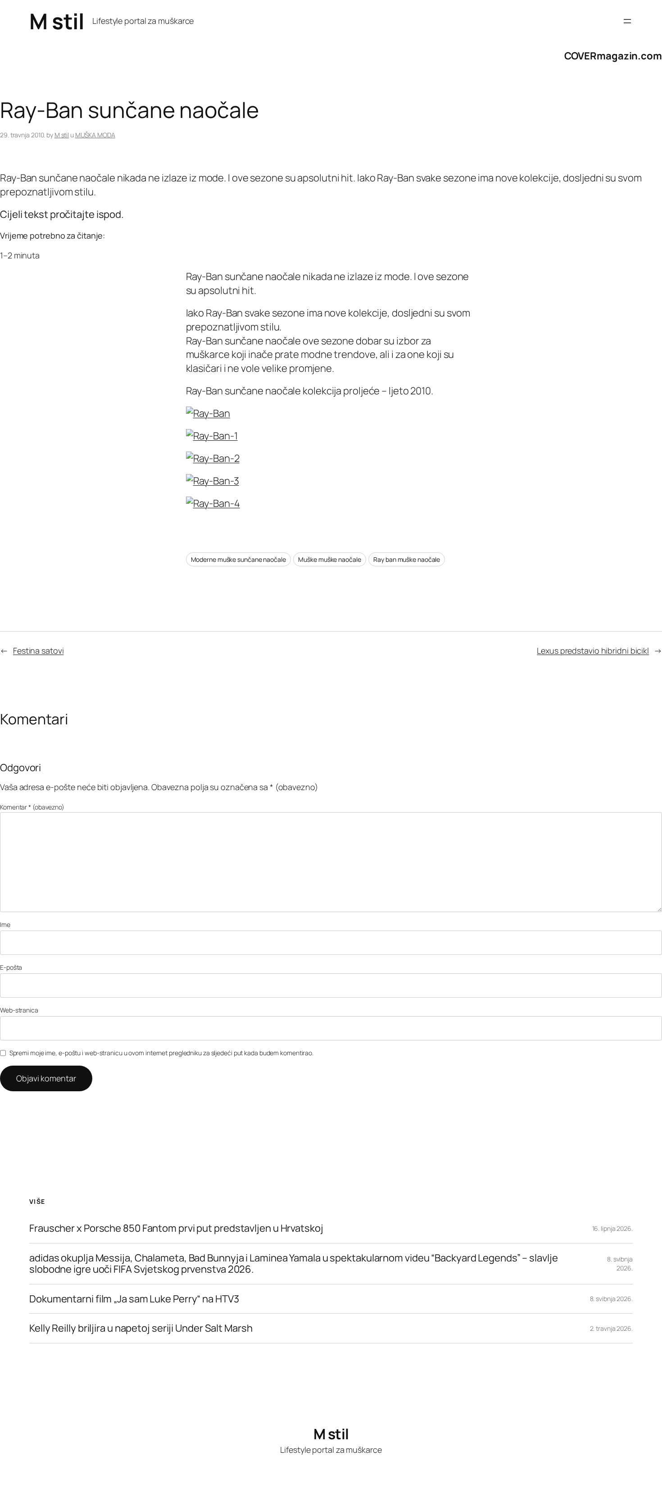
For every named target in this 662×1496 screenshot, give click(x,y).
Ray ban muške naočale (406, 559)
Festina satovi (38, 650)
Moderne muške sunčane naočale (238, 559)
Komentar (32, 807)
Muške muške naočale (329, 559)
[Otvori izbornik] (627, 21)
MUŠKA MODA (95, 135)
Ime (5, 924)
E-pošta (11, 967)
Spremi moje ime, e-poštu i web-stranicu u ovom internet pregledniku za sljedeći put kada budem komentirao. (161, 1053)
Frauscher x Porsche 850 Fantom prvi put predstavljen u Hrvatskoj (176, 1228)
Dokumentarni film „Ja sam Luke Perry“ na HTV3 (134, 1299)
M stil (56, 21)
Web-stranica (19, 1010)
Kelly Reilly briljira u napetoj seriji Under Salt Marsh (141, 1328)
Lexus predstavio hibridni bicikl (593, 650)
